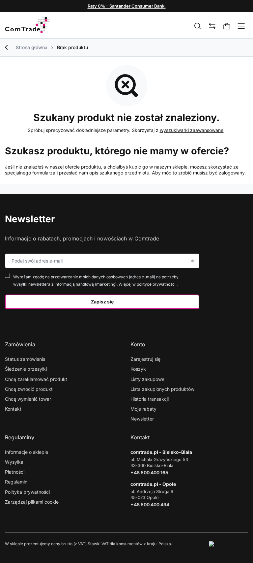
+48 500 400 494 (149, 504)
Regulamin (16, 482)
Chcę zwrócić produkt (29, 389)
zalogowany (231, 172)
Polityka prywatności (27, 492)
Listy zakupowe (147, 379)
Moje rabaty (143, 409)
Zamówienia (20, 344)
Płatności (14, 472)
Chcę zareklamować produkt (36, 379)
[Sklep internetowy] (228, 544)
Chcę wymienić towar (28, 399)
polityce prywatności (157, 284)
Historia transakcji (149, 399)
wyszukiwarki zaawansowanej (192, 130)
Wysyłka (14, 462)
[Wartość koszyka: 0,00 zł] (227, 26)
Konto (137, 344)
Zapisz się (102, 301)
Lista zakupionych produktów (162, 389)
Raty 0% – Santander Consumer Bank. (127, 6)
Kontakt (13, 409)
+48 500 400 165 (149, 472)
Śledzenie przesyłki (26, 369)
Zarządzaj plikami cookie (32, 502)
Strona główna (31, 47)
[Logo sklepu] (27, 25)
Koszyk (138, 369)
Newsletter (30, 219)
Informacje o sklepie (26, 452)
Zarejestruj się (145, 359)
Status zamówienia (25, 359)
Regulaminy (19, 437)
